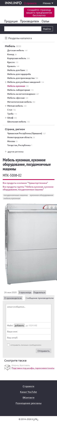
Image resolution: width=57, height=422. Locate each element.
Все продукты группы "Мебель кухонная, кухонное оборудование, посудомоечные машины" (28, 188)
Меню (47, 3)
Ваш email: (12, 337)
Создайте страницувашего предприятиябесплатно (39, 12)
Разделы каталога (20, 38)
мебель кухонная (12, 198)
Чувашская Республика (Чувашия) (26, 133)
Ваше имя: (12, 331)
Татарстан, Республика (19, 145)
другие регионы (16, 151)
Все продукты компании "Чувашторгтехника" (25, 182)
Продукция (11, 21)
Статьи (46, 21)
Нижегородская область (21, 137)
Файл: (10, 325)
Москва (12, 141)
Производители (30, 21)
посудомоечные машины (16, 195)
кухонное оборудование (41, 195)
